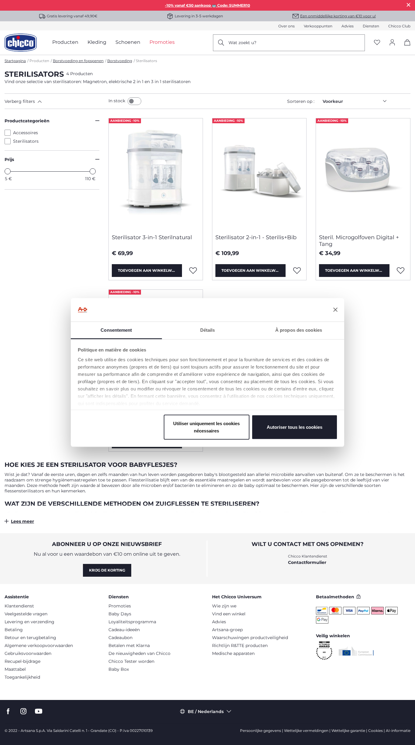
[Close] (408, 5)
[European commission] (356, 651)
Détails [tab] (207, 329)
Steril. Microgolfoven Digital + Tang (359, 240)
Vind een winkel (228, 614)
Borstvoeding (119, 60)
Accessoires (25, 132)
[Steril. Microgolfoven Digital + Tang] (363, 174)
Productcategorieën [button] (27, 121)
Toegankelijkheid (22, 677)
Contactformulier (307, 562)
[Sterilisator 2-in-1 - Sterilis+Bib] (259, 174)
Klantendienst (19, 606)
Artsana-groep (227, 629)
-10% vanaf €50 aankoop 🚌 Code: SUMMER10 (207, 5)
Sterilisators (26, 141)
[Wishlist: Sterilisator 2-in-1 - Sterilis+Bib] (296, 270)
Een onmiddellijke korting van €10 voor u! (338, 16)
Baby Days (119, 614)
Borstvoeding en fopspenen (78, 60)
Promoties (119, 606)
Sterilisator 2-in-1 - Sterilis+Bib (256, 237)
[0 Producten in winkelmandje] (405, 47)
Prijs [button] (9, 159)
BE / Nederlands (206, 711)
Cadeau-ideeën (124, 629)
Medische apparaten (233, 653)
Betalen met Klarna (129, 645)
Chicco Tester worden (131, 661)
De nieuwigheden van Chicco (139, 653)
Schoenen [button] (127, 42)
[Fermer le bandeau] (335, 310)
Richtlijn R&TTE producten (240, 645)
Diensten (371, 26)
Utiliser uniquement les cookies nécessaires (206, 427)
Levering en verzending (29, 621)
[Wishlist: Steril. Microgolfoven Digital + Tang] (400, 270)
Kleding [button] (96, 42)
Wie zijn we (224, 606)
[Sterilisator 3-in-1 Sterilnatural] (156, 174)
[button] (55, 101)
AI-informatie (398, 730)
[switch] (134, 101)
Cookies (375, 730)
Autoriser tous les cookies (294, 427)
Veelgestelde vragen (26, 614)
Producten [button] (65, 42)
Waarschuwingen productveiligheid (250, 637)
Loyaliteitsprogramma (132, 621)
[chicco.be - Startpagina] (21, 42)
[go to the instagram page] (23, 711)
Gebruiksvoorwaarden (28, 653)
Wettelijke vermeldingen (306, 730)
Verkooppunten (318, 26)
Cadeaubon (120, 637)
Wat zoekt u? (242, 42)
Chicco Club (399, 26)
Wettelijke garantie (348, 730)
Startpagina (15, 60)
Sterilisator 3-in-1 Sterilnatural (152, 237)
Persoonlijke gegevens (260, 730)
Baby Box (118, 669)
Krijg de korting (107, 570)
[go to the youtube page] (38, 711)
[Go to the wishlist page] (377, 42)
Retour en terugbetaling (30, 637)
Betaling (14, 629)
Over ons (286, 26)
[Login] (392, 42)
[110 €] (93, 171)
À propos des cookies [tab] (298, 329)
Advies (347, 26)
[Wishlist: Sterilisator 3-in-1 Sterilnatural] (193, 270)
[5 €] (8, 171)
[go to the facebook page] (8, 711)
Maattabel (15, 669)
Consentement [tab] (116, 329)
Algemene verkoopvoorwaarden (39, 645)
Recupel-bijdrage (22, 661)
